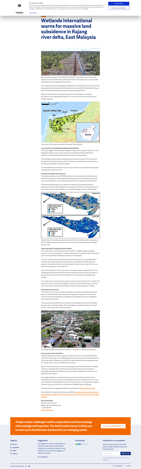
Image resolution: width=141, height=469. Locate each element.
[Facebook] (26, 466)
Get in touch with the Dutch (112, 426)
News (14, 450)
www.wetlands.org (47, 410)
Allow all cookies (118, 3)
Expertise (16, 447)
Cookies (128, 466)
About (15, 444)
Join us (15, 454)
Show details (32, 13)
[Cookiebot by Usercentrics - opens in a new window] (19, 13)
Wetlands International (87, 388)
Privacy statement (118, 466)
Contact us (44, 457)
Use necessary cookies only (119, 8)
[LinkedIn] (28, 466)
